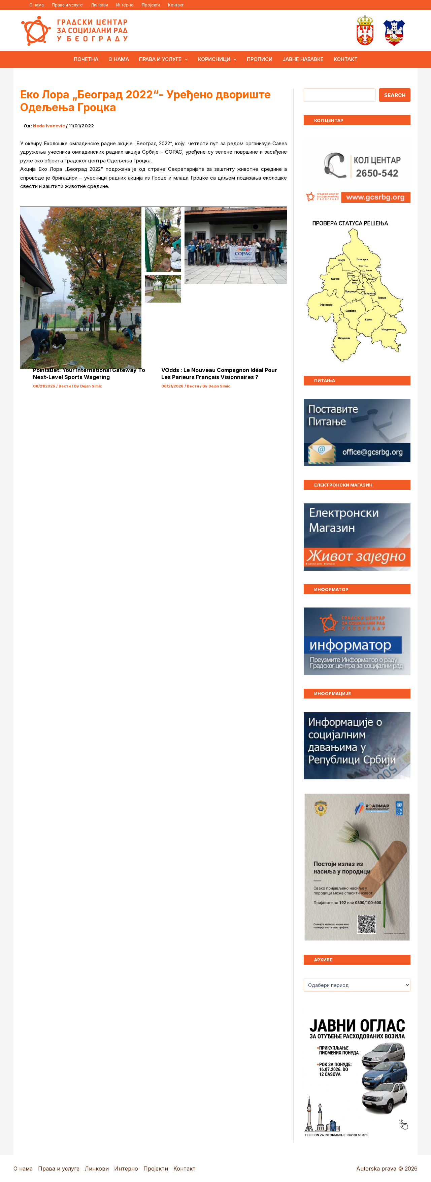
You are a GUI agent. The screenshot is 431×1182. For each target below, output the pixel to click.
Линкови (99, 4)
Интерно (125, 4)
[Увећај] (401, 801)
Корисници (214, 59)
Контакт (176, 4)
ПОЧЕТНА (86, 59)
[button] (184, 59)
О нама (36, 4)
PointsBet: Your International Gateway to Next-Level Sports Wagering (89, 373)
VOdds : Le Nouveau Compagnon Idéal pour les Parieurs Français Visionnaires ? (219, 373)
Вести (65, 386)
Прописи (259, 59)
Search (394, 95)
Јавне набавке (303, 59)
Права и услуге (67, 4)
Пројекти (151, 4)
